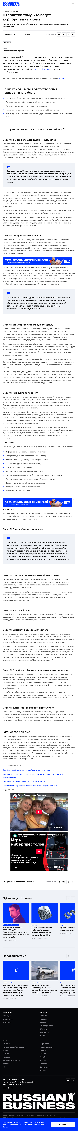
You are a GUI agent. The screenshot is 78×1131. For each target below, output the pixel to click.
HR (4, 1067)
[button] (73, 4)
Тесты (42, 1035)
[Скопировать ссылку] (73, 34)
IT (3, 1070)
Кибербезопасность (11, 1060)
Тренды (43, 1070)
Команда (7, 1016)
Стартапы (44, 1064)
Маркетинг (14, 11)
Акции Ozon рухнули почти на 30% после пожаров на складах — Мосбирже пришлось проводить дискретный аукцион (15, 990)
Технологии (45, 1067)
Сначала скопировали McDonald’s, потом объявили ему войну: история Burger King (41, 931)
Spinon (61, 78)
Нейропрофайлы (47, 1026)
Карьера (6, 1057)
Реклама (6, 1044)
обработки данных (19, 1124)
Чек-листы (44, 1032)
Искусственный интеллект (14, 1047)
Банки (5, 1050)
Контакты (7, 1022)
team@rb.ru (8, 1088)
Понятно (62, 1124)
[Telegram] (68, 1081)
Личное (43, 1054)
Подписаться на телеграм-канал (18, 882)
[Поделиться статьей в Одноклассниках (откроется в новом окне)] (68, 34)
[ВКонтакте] (73, 1081)
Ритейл (43, 1057)
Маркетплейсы (46, 1047)
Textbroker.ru (41, 69)
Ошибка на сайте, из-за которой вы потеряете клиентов (28, 770)
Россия (43, 1060)
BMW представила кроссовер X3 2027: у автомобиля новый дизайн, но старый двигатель (44, 989)
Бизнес (6, 1054)
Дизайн (6, 1064)
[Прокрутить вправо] (73, 898)
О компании (8, 1019)
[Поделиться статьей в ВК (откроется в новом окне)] (64, 34)
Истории (43, 1019)
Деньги (43, 1050)
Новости (43, 1016)
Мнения (6, 11)
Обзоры (43, 1029)
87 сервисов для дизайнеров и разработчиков (24, 781)
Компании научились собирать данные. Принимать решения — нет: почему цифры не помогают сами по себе (16, 932)
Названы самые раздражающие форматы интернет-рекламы (30, 786)
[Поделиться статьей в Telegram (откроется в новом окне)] (59, 34)
